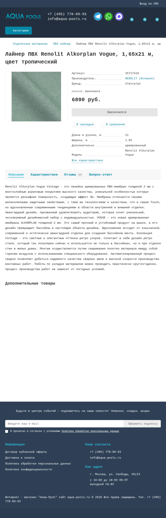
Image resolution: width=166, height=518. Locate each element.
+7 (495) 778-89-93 (67, 14)
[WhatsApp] (108, 16)
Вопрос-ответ (100, 175)
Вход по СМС (149, 3)
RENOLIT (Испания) (140, 78)
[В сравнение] (158, 303)
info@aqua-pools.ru (67, 19)
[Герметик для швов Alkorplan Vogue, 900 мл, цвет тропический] (83, 318)
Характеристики (44, 175)
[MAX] (119, 16)
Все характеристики (87, 160)
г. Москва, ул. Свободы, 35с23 (115, 474)
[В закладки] (158, 295)
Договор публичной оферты (26, 452)
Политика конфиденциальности (28, 469)
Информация (15, 444)
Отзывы (72, 175)
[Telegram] (98, 16)
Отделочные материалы (30, 44)
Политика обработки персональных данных (38, 463)
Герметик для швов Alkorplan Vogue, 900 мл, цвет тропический (57, 348)
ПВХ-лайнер (61, 44)
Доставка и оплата (20, 457)
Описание (16, 175)
